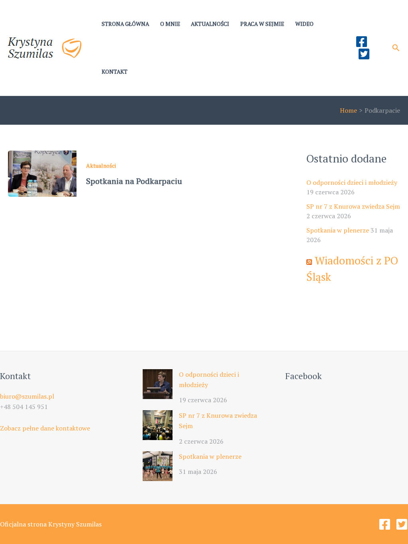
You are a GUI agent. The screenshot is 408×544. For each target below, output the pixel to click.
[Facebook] (361, 41)
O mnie (170, 23)
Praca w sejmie (262, 23)
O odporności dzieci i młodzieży (351, 182)
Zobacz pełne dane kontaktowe (45, 428)
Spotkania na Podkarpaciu (134, 181)
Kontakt (115, 71)
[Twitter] (364, 54)
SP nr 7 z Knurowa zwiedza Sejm (353, 206)
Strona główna (125, 23)
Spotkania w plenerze (337, 230)
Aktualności (210, 23)
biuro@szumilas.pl (27, 396)
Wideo (304, 23)
